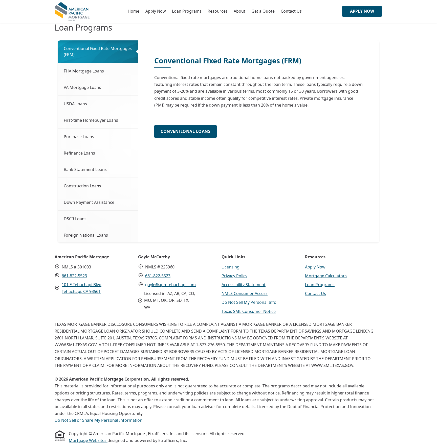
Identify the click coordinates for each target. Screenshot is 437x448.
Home (133, 11)
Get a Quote (263, 11)
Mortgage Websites (88, 440)
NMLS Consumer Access (245, 293)
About (239, 11)
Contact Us (291, 11)
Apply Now (155, 11)
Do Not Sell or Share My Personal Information (98, 420)
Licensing (230, 267)
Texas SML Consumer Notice (249, 311)
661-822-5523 (74, 276)
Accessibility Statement (244, 284)
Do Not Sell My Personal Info (249, 302)
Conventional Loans (185, 131)
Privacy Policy (234, 276)
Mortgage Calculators (326, 276)
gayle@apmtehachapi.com (170, 284)
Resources (218, 11)
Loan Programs (187, 11)
